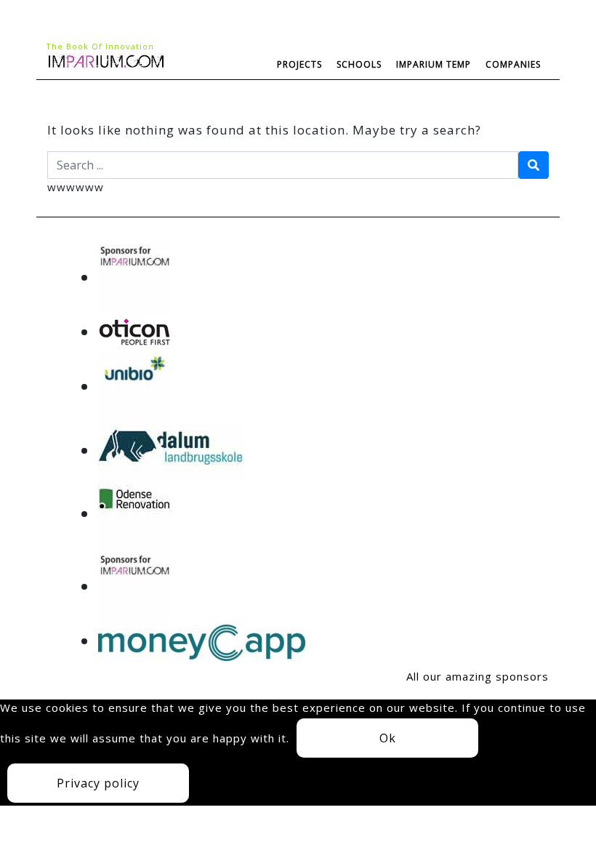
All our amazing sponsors (477, 676)
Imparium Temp (433, 64)
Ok (387, 738)
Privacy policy (98, 783)
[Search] (533, 165)
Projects (299, 64)
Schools (359, 64)
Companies (513, 64)
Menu (92, 96)
